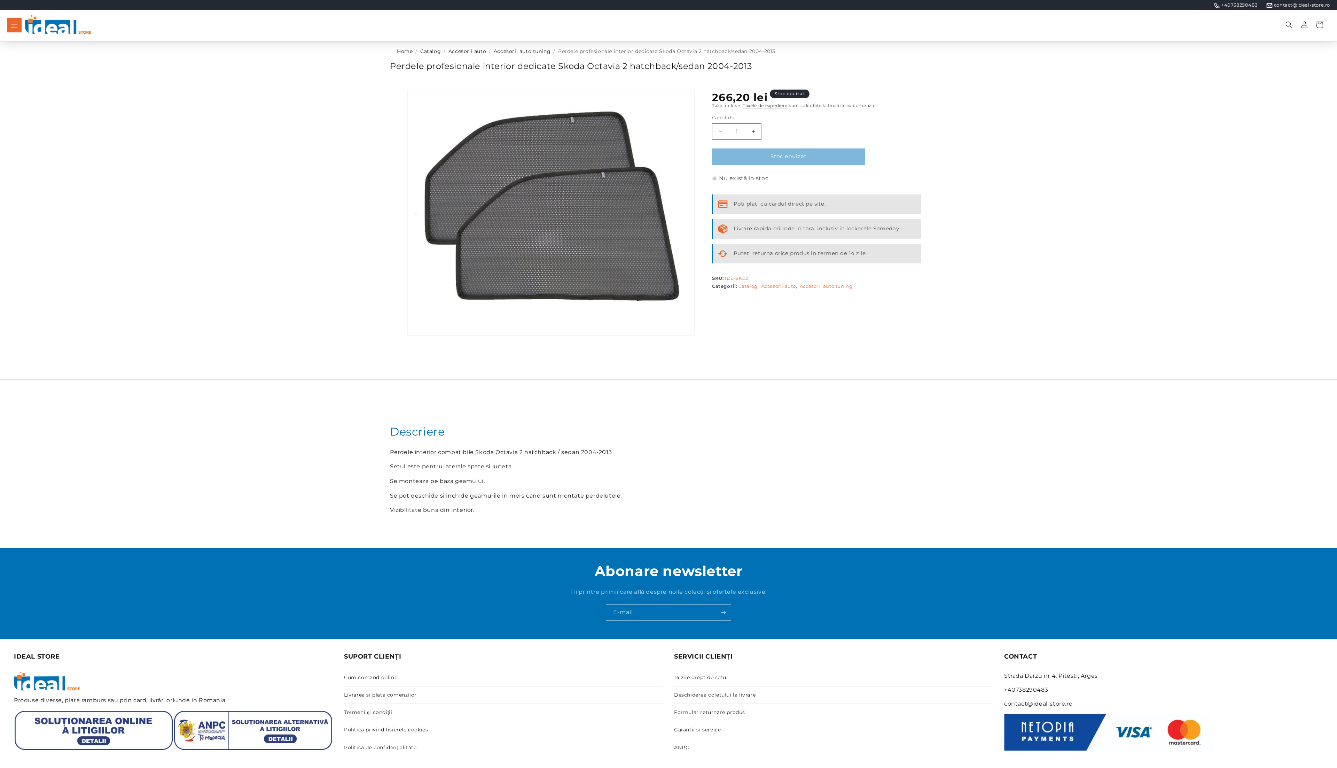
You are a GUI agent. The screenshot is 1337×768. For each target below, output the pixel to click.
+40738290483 (1239, 5)
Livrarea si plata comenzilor (380, 695)
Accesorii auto (467, 51)
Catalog (430, 51)
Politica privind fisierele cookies (386, 730)
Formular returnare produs (709, 712)
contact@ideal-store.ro (1302, 5)
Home (405, 51)
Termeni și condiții (368, 712)
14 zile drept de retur (701, 677)
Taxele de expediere (765, 105)
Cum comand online (370, 677)
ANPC (681, 747)
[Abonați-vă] (723, 612)
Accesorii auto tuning (522, 51)
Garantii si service (697, 730)
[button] (14, 24)
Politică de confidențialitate (380, 747)
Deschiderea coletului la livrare (715, 695)
